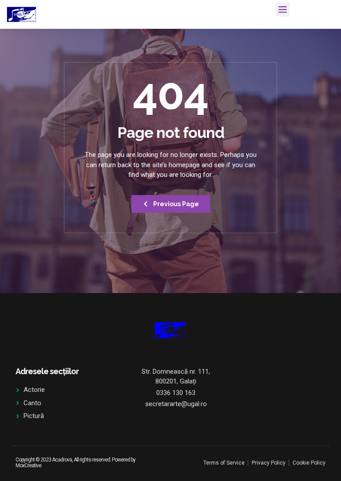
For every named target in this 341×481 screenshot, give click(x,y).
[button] (283, 9)
